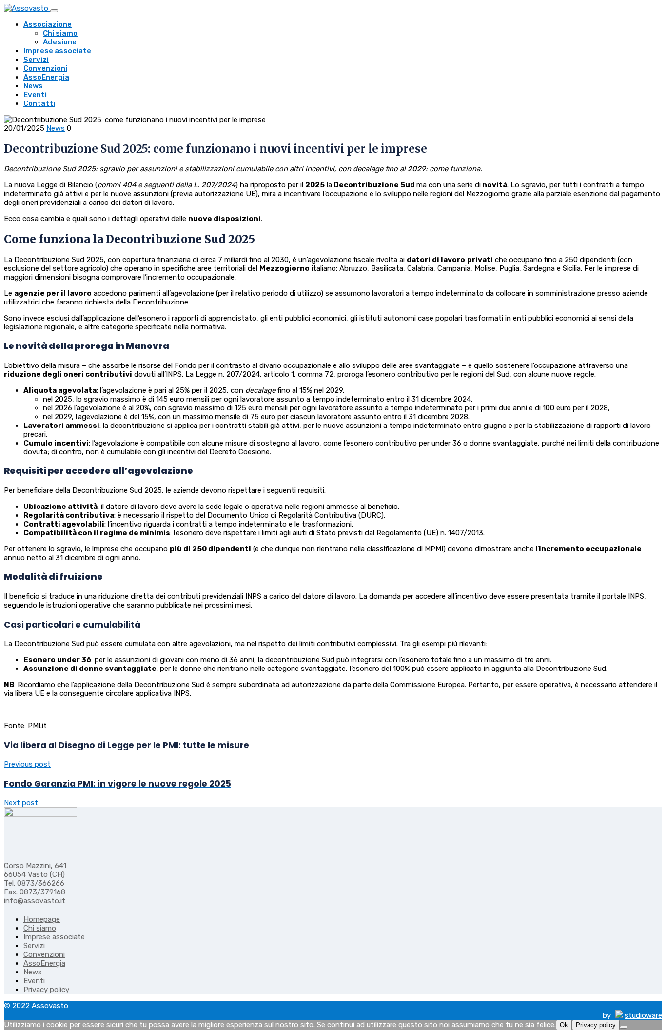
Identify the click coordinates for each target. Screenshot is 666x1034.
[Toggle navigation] (54, 10)
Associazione (47, 24)
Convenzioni (45, 68)
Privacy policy (46, 989)
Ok (564, 1025)
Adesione (60, 42)
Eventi (35, 94)
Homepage (41, 919)
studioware (643, 1015)
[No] (623, 1027)
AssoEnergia (46, 77)
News (33, 85)
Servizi (36, 59)
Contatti (39, 103)
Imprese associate (57, 50)
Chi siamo (60, 33)
